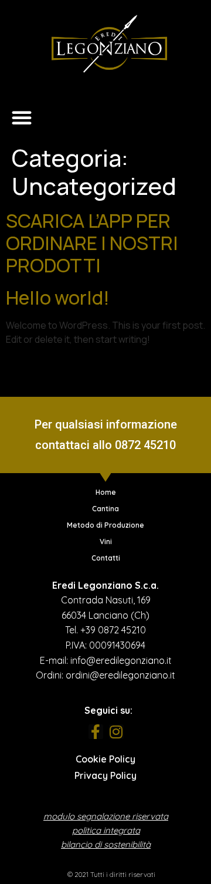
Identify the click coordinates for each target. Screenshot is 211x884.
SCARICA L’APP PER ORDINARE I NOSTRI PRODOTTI (92, 243)
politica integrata (106, 830)
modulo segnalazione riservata (105, 816)
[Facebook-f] (96, 731)
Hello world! (58, 298)
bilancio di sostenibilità (106, 844)
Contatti (105, 558)
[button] (22, 117)
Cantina (105, 508)
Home (106, 492)
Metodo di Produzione (105, 525)
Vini (106, 541)
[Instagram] (116, 731)
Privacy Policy (105, 775)
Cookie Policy (105, 759)
